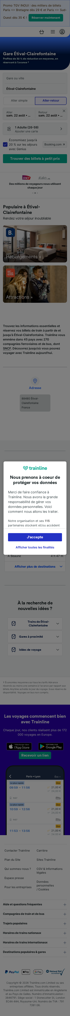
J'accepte (35, 537)
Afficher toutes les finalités (35, 547)
